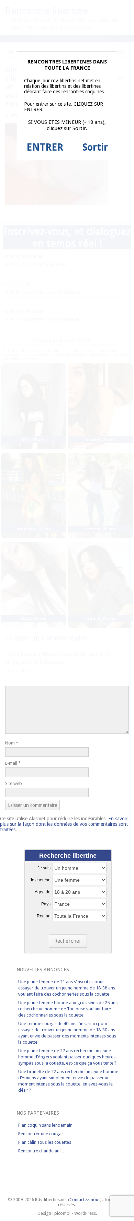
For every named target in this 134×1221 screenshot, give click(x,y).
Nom (11, 742)
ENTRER (44, 147)
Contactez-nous (84, 1199)
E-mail (13, 763)
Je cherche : (41, 880)
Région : (45, 916)
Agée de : (44, 892)
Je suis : (45, 868)
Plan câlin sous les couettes (44, 1142)
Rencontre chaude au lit (41, 1150)
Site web (13, 783)
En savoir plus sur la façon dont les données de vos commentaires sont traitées (64, 824)
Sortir (95, 147)
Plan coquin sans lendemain (45, 1125)
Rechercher (67, 941)
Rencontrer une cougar (40, 1133)
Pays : (47, 904)
